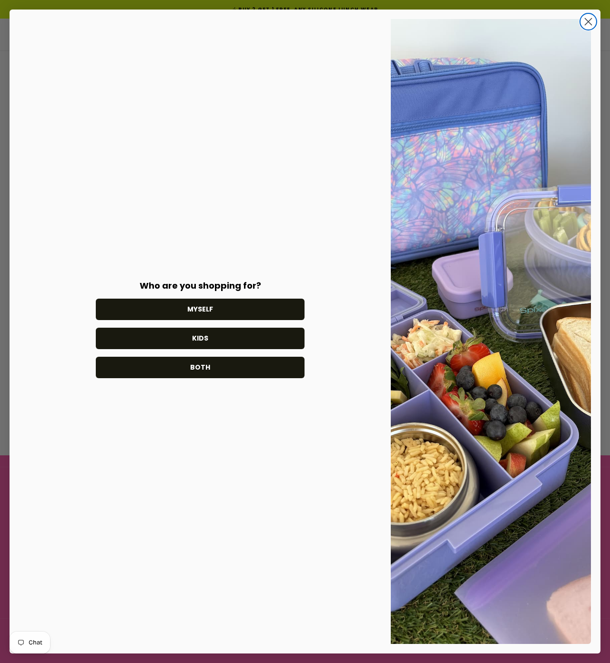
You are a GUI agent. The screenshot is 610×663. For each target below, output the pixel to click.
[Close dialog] (588, 21)
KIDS (200, 338)
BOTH (200, 367)
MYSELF (200, 309)
